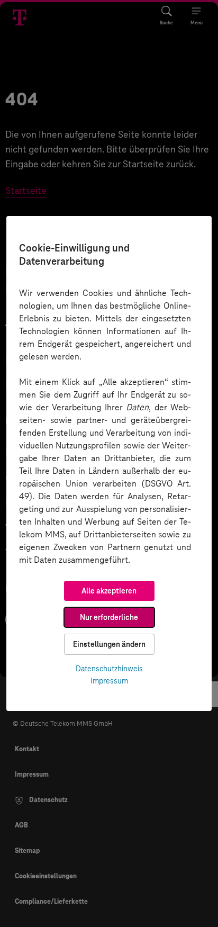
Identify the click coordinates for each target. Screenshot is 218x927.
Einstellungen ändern (109, 644)
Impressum (109, 681)
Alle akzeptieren (109, 591)
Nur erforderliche (109, 617)
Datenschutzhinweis (109, 668)
